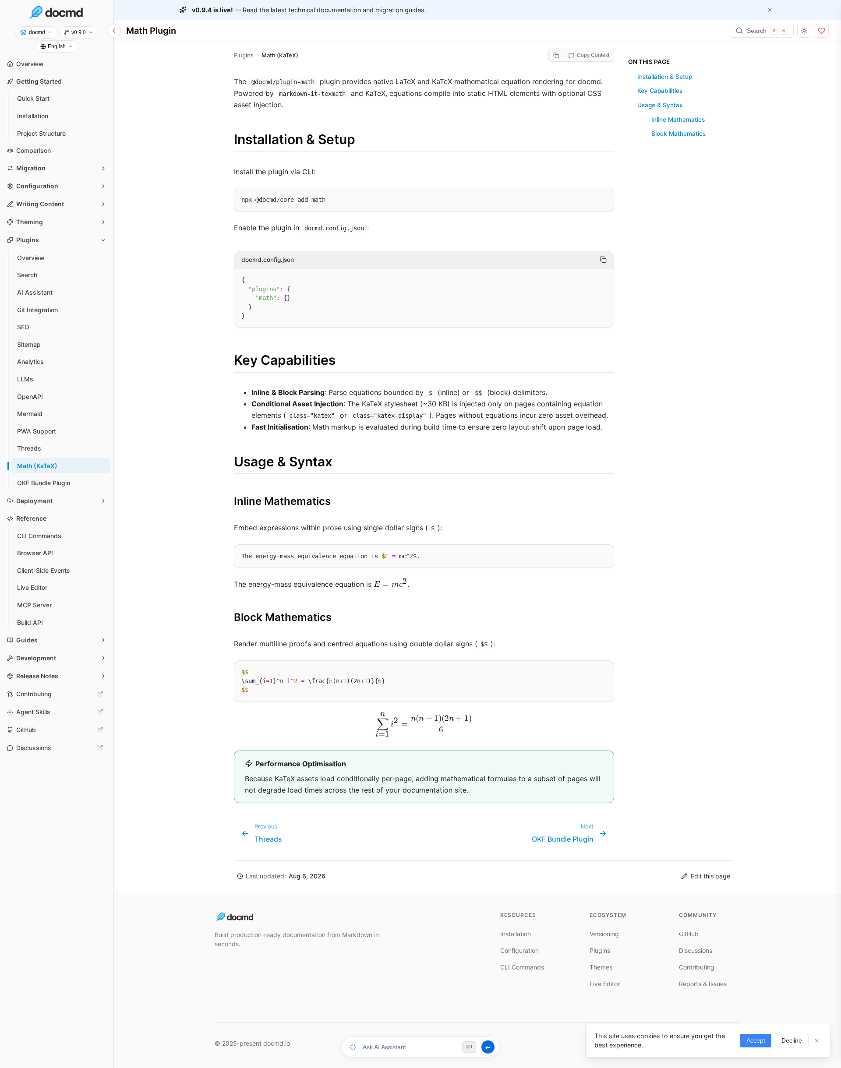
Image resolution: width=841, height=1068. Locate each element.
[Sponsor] (822, 31)
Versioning (604, 934)
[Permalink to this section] (225, 139)
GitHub (689, 934)
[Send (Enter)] (488, 1047)
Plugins (600, 950)
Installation (515, 934)
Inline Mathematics (678, 119)
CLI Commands (522, 967)
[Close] (770, 9)
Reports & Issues (703, 983)
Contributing (696, 967)
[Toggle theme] (804, 31)
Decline (791, 1040)
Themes (601, 967)
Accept (755, 1040)
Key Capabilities (659, 91)
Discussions (695, 950)
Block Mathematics (678, 133)
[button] (281, 876)
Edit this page (710, 876)
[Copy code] (604, 197)
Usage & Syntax (659, 105)
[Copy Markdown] (556, 55)
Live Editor (605, 983)
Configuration (519, 950)
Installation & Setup (664, 76)
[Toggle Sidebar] (114, 31)
